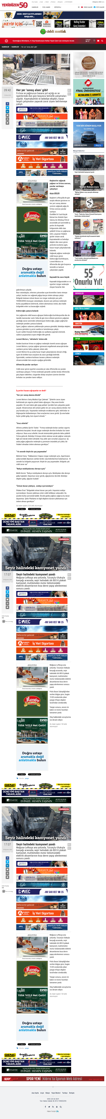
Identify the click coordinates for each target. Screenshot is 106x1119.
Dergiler (79, 293)
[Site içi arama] (102, 41)
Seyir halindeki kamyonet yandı (24, 41)
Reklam (53, 2)
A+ (69, 90)
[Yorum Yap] (7, 123)
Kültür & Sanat (82, 308)
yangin (27, 778)
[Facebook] (7, 103)
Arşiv (42, 1093)
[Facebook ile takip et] (45, 1107)
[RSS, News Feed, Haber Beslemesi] (53, 1107)
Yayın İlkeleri (55, 1093)
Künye (48, 1093)
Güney (78, 353)
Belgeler (60, 2)
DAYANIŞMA (68, 2)
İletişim (71, 1093)
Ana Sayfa (35, 2)
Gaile (41, 2)
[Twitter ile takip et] (49, 1107)
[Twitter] (7, 107)
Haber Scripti (51, 1111)
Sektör (78, 323)
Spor (77, 338)
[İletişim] (98, 41)
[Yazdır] (7, 119)
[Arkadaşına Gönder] (7, 115)
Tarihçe (64, 1093)
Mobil (47, 2)
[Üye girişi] (57, 1107)
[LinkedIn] (7, 111)
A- (69, 94)
